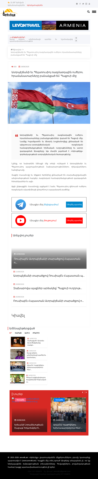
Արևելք (58, 400)
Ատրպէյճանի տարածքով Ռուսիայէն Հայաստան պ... (49, 276)
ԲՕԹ (79, 400)
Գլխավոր (17, 50)
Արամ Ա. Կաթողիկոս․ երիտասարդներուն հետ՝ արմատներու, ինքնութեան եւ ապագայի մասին (41, 40)
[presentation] (76, 38)
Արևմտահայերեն (16, 5)
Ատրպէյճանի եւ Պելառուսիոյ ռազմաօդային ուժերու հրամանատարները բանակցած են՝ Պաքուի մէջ (46, 53)
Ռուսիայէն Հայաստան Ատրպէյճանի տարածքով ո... (48, 301)
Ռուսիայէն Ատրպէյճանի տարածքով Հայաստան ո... (47, 261)
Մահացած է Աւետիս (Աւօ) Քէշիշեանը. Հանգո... (35, 343)
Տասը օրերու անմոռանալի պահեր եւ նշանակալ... (36, 355)
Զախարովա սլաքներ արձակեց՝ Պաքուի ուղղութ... (47, 288)
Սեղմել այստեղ (74, 204)
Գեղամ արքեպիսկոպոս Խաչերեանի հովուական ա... (36, 379)
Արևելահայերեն (35, 5)
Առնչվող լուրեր (23, 235)
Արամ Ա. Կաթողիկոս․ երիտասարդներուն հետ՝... (35, 367)
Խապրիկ (20, 400)
